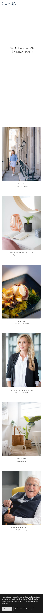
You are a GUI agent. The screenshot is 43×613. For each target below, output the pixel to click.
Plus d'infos (5, 603)
